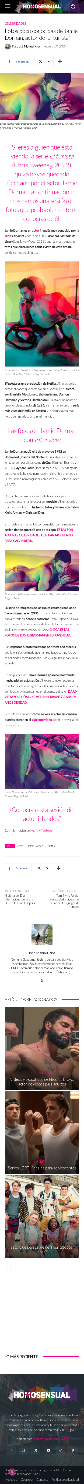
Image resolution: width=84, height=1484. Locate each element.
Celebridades (15, 23)
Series (41, 1161)
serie (8, 236)
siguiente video (42, 720)
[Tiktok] (60, 1450)
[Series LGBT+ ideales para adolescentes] (42, 1132)
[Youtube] (48, 1450)
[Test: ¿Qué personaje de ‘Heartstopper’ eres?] (42, 1216)
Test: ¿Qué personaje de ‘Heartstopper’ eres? (42, 1249)
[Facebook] (10, 1450)
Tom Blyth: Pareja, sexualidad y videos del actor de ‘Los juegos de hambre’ (64, 901)
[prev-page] (7, 1267)
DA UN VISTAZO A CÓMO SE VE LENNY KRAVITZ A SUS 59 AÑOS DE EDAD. (41, 697)
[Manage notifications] (12, 1472)
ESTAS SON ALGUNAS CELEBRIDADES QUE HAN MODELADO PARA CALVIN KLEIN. (39, 535)
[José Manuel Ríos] (8, 46)
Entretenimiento (42, 1241)
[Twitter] (35, 1450)
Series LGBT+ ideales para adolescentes (42, 1167)
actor (35, 230)
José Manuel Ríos (29, 46)
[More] (60, 61)
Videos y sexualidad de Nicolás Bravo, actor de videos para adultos (42, 1081)
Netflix (34, 830)
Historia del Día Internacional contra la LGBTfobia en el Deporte (20, 899)
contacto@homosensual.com (51, 1439)
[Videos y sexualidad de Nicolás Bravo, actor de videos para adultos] (42, 1048)
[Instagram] (23, 1450)
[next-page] (15, 1267)
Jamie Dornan (35, 845)
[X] (42, 979)
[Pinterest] (72, 1450)
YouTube (46, 830)
